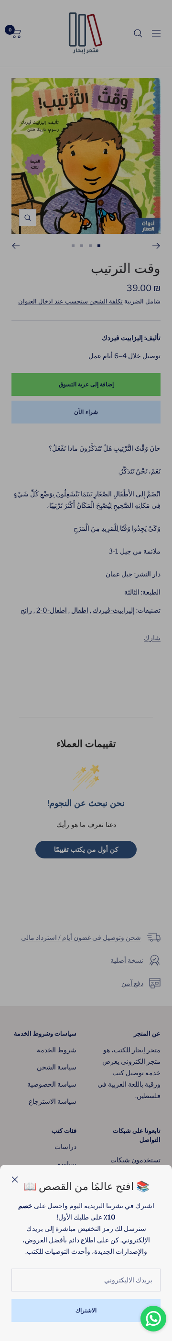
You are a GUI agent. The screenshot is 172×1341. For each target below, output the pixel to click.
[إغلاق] (14, 1179)
